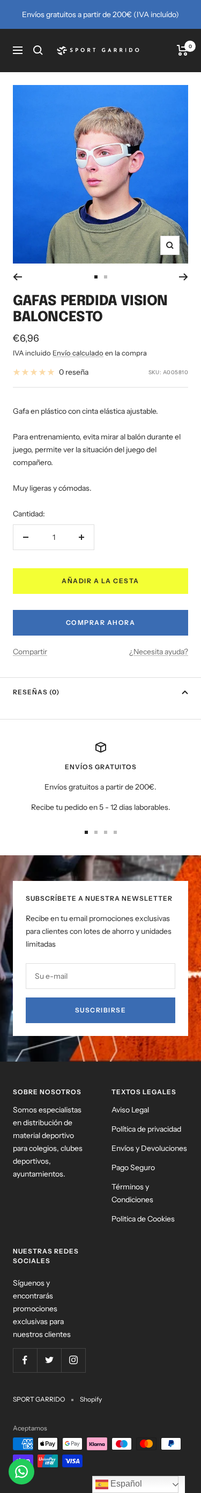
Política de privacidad (146, 1129)
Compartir (30, 651)
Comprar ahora (101, 622)
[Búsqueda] (38, 50)
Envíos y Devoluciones (149, 1148)
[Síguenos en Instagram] (73, 1360)
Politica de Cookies (143, 1219)
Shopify (91, 1399)
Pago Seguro (133, 1167)
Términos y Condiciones (132, 1193)
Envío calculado (78, 353)
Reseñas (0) (36, 692)
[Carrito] (182, 50)
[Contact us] (21, 1471)
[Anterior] (17, 277)
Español (125, 1483)
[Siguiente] (183, 277)
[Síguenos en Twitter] (49, 1360)
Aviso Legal (130, 1110)
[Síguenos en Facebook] (25, 1360)
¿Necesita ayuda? (158, 651)
